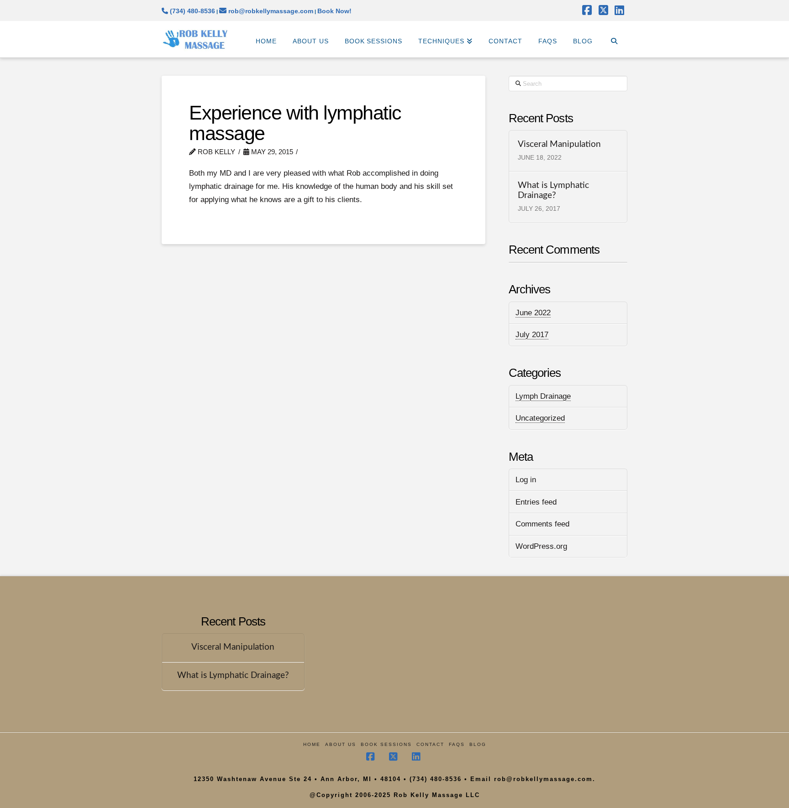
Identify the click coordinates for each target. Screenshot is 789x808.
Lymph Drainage (543, 396)
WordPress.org (541, 546)
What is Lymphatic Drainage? (553, 190)
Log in (525, 479)
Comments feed (542, 524)
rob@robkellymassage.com (269, 11)
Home (312, 744)
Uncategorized (540, 418)
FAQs (457, 744)
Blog (477, 744)
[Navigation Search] (613, 39)
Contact (430, 744)
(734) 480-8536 (191, 11)
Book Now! (334, 11)
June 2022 (533, 312)
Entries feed (536, 502)
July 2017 (531, 334)
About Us (340, 744)
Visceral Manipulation (559, 144)
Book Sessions (386, 744)
